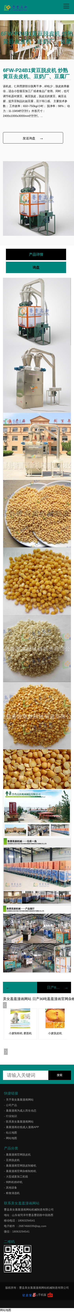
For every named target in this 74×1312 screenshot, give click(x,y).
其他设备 (11, 1187)
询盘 (36, 267)
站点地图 (11, 1132)
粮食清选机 (13, 1193)
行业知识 (11, 1116)
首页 (20, 58)
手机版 (42, 1294)
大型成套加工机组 (17, 1176)
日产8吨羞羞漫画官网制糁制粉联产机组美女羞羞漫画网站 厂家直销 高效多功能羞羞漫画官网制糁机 (54, 987)
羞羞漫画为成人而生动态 (21, 1110)
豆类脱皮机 (50, 58)
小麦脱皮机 (55, 1033)
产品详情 (36, 254)
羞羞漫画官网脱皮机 (18, 1154)
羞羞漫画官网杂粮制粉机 (21, 1171)
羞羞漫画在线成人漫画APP (22, 1127)
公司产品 (34, 58)
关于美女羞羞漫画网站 (20, 1099)
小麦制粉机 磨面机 (20, 1033)
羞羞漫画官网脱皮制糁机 (21, 1165)
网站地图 (11, 1138)
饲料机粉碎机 (14, 1182)
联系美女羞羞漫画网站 (20, 1121)
